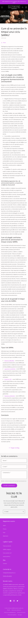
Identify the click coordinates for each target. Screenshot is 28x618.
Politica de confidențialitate (10, 612)
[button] (2, 7)
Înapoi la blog (15, 448)
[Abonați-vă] (23, 511)
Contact (5, 563)
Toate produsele (7, 546)
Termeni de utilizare (21, 612)
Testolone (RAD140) (9, 396)
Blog (4, 560)
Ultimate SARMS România (13, 608)
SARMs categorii (7, 549)
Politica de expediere (12, 614)
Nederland (5, 536)
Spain (4, 525)
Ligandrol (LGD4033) (10, 369)
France (4, 529)
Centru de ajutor (7, 576)
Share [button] (4, 42)
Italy (4, 532)
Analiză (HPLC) (6, 556)
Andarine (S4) (8, 379)
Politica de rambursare (16, 610)
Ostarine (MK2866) (9, 360)
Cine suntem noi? (7, 553)
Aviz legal (20, 614)
